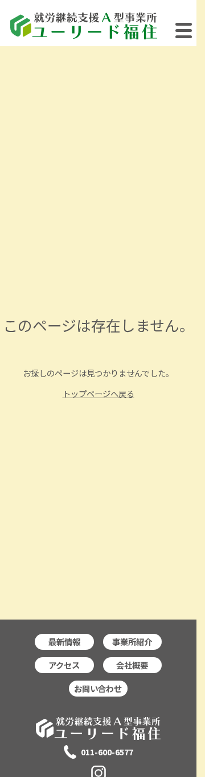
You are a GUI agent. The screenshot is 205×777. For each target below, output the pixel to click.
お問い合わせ (98, 688)
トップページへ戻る (98, 393)
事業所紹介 (132, 642)
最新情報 (64, 642)
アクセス (64, 665)
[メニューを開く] (183, 34)
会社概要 (132, 665)
